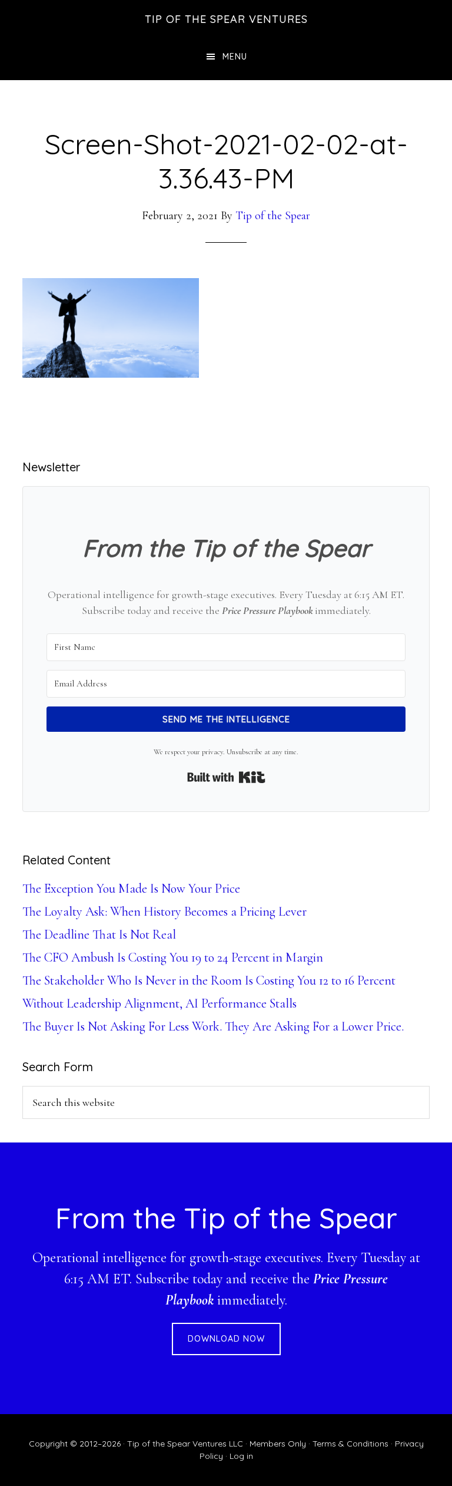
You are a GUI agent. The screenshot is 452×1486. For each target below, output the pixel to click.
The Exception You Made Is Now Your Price (131, 888)
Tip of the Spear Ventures (226, 19)
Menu (234, 56)
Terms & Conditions (350, 1443)
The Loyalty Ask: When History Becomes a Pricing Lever (164, 911)
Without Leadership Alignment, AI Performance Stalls (159, 1003)
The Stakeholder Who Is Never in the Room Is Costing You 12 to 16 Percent (209, 980)
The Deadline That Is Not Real (99, 934)
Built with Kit (226, 777)
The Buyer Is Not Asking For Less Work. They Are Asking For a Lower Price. (213, 1026)
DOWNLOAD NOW (226, 1338)
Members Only (278, 1443)
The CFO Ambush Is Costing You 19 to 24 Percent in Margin (172, 957)
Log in (241, 1456)
